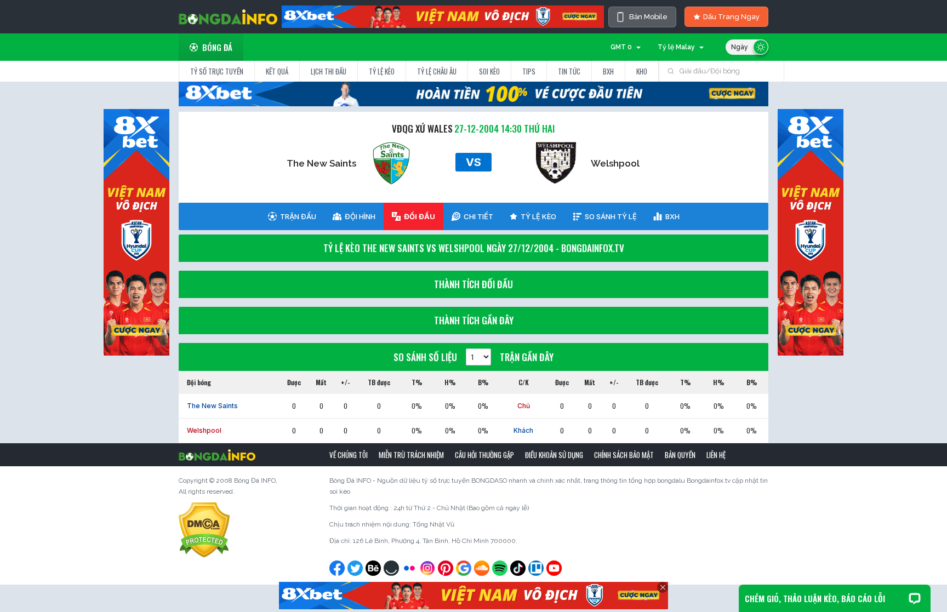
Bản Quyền (680, 454)
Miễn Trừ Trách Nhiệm (411, 454)
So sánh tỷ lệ (611, 216)
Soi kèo (489, 71)
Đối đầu (419, 216)
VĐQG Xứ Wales (422, 128)
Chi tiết (478, 216)
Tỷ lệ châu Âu (437, 71)
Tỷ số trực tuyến (216, 71)
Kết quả (277, 71)
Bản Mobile (648, 17)
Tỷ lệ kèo (382, 71)
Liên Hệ (716, 454)
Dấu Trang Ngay (731, 17)
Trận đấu (298, 216)
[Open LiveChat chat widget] (915, 598)
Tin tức (569, 71)
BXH (608, 71)
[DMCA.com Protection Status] (204, 530)
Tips (528, 71)
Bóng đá (217, 47)
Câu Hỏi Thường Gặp (484, 454)
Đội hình (360, 216)
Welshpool (615, 163)
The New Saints (321, 163)
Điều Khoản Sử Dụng (554, 454)
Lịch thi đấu (328, 71)
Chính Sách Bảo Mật (624, 454)
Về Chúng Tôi (348, 454)
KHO (641, 71)
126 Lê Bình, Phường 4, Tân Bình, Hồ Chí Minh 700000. (435, 541)
